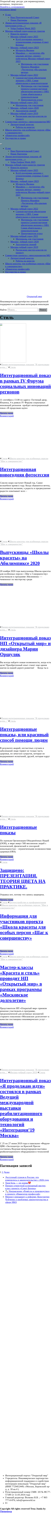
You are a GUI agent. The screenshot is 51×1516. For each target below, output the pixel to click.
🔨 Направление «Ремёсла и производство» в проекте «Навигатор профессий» (27, 1192)
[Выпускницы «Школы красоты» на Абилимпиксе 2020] (13, 538)
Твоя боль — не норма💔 (18, 1183)
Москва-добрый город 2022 (24, 75)
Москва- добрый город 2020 (24, 108)
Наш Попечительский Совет (24, 17)
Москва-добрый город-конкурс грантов (25, 31)
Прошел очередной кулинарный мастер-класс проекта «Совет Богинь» (25, 1187)
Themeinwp (6, 1511)
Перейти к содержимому (12, 6)
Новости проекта (19, 34)
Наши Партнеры (18, 20)
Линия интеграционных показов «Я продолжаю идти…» (23, 24)
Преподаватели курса (31, 99)
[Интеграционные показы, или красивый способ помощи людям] (13, 715)
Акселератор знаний (26, 110)
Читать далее (6, 413)
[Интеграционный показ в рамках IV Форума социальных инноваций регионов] (13, 361)
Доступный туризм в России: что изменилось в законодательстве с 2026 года (27, 1178)
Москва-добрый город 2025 (24, 36)
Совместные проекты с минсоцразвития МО (27, 121)
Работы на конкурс (25, 127)
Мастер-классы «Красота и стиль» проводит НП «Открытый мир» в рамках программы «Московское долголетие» (21, 984)
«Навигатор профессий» (17, 135)
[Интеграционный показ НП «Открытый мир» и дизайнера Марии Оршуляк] (13, 624)
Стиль (13, 367)
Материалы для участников (29, 105)
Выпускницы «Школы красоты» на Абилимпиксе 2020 (24, 558)
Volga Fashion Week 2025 (22, 28)
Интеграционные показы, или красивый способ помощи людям (24, 735)
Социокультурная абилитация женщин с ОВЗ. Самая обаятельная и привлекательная (32, 80)
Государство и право (15, 138)
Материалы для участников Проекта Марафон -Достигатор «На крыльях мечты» (35, 68)
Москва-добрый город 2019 (24, 113)
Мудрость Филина (25, 50)
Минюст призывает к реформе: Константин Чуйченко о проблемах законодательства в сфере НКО (27, 1199)
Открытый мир (34, 296)
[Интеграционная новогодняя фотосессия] (13, 455)
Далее (7, 1172)
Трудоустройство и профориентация (27, 902)
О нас (8, 14)
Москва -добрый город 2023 (24, 47)
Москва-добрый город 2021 (24, 102)
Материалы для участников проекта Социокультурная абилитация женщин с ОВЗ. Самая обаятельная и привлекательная (35, 91)
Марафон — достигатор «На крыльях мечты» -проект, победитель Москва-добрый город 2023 (33, 57)
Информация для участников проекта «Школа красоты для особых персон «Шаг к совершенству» (24, 927)
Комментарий (7, 416)
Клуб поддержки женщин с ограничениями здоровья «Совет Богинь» (32, 42)
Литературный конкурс (22, 124)
